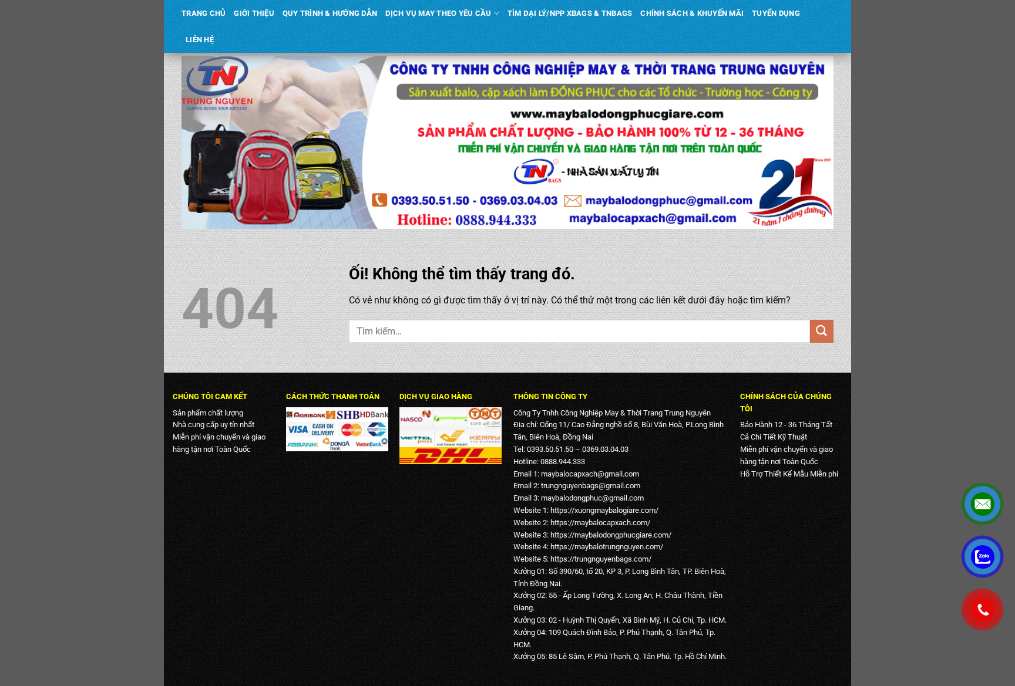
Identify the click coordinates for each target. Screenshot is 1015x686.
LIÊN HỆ (200, 39)
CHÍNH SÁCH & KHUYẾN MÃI (692, 13)
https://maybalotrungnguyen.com (605, 546)
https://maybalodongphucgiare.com (609, 534)
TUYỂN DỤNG (776, 13)
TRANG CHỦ (204, 13)
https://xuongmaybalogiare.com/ (604, 510)
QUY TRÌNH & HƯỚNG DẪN (330, 13)
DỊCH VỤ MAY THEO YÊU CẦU (438, 13)
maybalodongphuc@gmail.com (592, 498)
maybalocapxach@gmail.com (590, 473)
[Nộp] (821, 331)
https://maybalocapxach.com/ (600, 522)
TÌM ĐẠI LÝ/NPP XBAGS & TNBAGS (570, 13)
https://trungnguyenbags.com (599, 559)
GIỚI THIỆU (254, 13)
